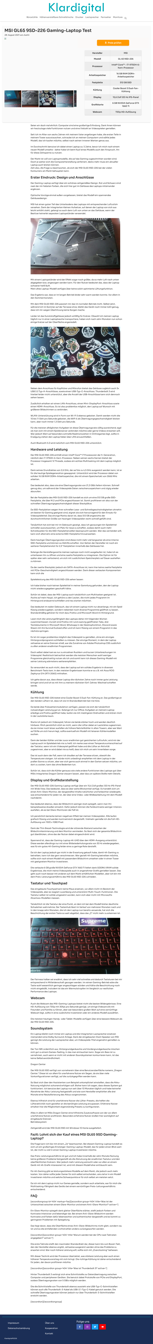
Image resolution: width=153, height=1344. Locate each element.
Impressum (13, 1323)
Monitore (118, 17)
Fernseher (106, 17)
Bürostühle (32, 17)
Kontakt (49, 1333)
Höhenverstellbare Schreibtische (56, 17)
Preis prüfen (114, 42)
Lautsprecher (92, 17)
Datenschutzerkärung (19, 1328)
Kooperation (51, 1328)
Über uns (49, 1323)
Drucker (79, 17)
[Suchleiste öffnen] (126, 18)
